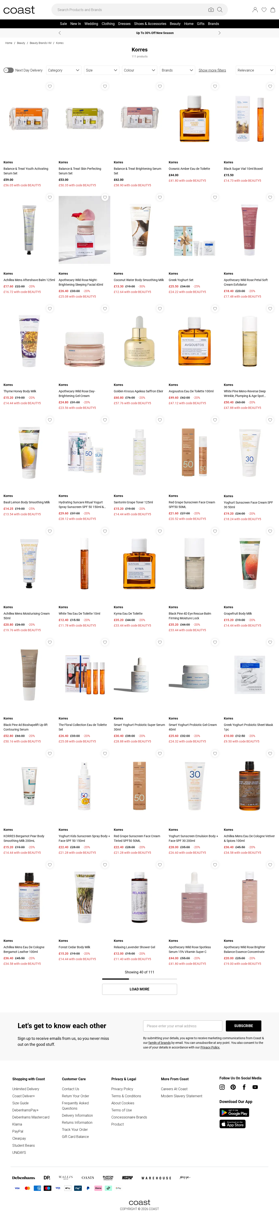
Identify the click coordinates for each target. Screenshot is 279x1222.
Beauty (21, 43)
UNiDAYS (19, 1152)
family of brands (159, 1042)
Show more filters (212, 70)
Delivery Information (77, 1115)
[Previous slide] (59, 32)
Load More (139, 989)
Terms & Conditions (126, 1096)
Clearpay (19, 1138)
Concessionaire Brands (129, 1117)
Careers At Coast (174, 1089)
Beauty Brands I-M (40, 43)
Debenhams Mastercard (30, 1117)
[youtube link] (255, 1087)
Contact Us (70, 1089)
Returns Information (77, 1122)
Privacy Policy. (210, 1047)
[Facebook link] (244, 1087)
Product (117, 1124)
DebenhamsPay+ (25, 1110)
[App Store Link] (234, 1118)
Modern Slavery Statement (181, 1096)
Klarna (17, 1124)
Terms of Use (121, 1110)
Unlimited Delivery (25, 1089)
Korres (60, 43)
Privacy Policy (122, 1089)
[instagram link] (222, 1087)
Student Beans (23, 1145)
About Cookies (122, 1103)
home (8, 43)
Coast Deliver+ (23, 1096)
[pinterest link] (233, 1087)
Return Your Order (75, 1096)
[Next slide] (219, 32)
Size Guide (20, 1103)
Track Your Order (75, 1129)
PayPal (17, 1131)
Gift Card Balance (75, 1136)
